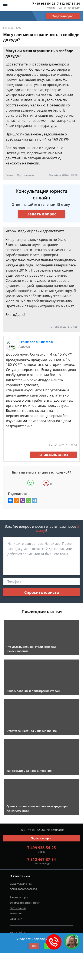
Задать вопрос (62, 16)
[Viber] (22, 500)
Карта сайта (17, 932)
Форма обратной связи (25, 903)
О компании (18, 908)
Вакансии (16, 919)
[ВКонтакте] (10, 500)
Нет (34, 945)
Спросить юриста (55, 455)
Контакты (16, 913)
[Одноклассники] (16, 500)
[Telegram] (34, 500)
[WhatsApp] (28, 500)
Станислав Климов (36, 342)
